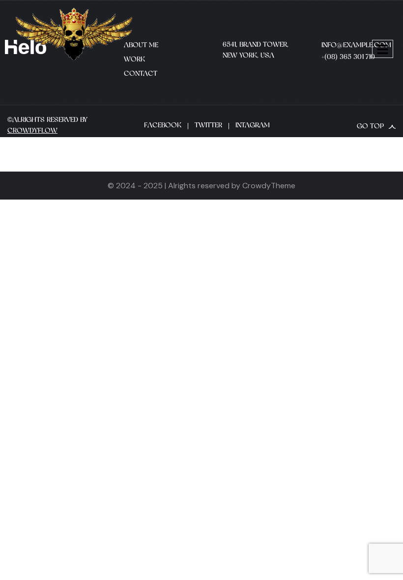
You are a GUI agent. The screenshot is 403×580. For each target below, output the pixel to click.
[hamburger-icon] (382, 49)
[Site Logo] (74, 33)
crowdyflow (32, 131)
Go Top (370, 126)
